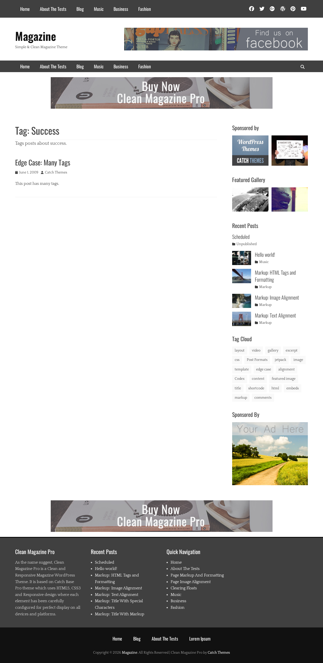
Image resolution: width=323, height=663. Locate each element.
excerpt (292, 351)
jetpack (280, 360)
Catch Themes (56, 172)
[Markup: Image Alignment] (241, 301)
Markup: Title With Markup (119, 614)
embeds (292, 388)
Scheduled (241, 236)
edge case (263, 369)
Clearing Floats (184, 588)
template (242, 369)
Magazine (35, 36)
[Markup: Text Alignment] (241, 319)
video (256, 351)
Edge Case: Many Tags (42, 162)
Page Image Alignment (191, 582)
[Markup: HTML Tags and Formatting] (241, 276)
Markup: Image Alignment (277, 297)
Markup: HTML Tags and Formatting (275, 276)
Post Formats (257, 360)
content (258, 379)
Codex (240, 379)
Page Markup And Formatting (197, 575)
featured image (283, 379)
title (238, 388)
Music (98, 9)
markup (241, 398)
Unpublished (246, 244)
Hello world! (265, 254)
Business (121, 9)
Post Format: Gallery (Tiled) (289, 198)
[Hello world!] (241, 258)
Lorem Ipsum (199, 638)
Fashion (144, 9)
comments (263, 398)
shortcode (256, 388)
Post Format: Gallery (250, 199)
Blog (80, 9)
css (237, 360)
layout (240, 351)
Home (25, 9)
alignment (286, 369)
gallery (273, 351)
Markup (265, 287)
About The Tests (53, 9)
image (298, 360)
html (275, 388)
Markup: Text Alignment (275, 315)
